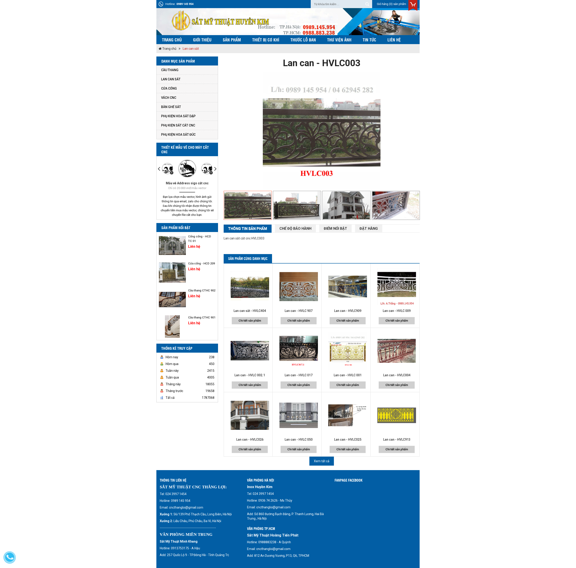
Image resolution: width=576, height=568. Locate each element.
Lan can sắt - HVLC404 (250, 311)
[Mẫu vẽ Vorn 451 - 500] (207, 168)
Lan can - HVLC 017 (299, 375)
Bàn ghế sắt (171, 107)
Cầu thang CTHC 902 (201, 290)
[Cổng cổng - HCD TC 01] (172, 245)
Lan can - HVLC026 (249, 439)
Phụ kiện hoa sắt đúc (178, 134)
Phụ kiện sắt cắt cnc (178, 125)
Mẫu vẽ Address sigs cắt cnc (187, 183)
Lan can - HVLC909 (347, 311)
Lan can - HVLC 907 (299, 311)
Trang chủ (172, 40)
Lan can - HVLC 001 (348, 375)
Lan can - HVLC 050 (299, 439)
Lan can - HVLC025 (347, 439)
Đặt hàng (369, 228)
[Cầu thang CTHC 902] (172, 299)
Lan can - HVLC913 (396, 439)
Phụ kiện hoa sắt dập (178, 116)
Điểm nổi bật (335, 228)
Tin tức (369, 40)
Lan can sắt (191, 48)
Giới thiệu (202, 40)
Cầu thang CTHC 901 (201, 317)
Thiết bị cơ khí (265, 40)
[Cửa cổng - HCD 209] (172, 272)
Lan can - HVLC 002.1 (249, 375)
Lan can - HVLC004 (396, 375)
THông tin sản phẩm (247, 228)
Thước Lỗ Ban (303, 40)
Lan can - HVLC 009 (397, 311)
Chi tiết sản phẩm (249, 320)
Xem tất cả (321, 461)
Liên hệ (394, 40)
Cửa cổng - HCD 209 (201, 263)
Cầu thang (169, 70)
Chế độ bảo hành (295, 228)
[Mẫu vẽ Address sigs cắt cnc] (187, 168)
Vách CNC (168, 97)
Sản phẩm (232, 40)
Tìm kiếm (367, 4)
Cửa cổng (169, 88)
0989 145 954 (185, 4)
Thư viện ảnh (339, 40)
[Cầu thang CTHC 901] (172, 326)
